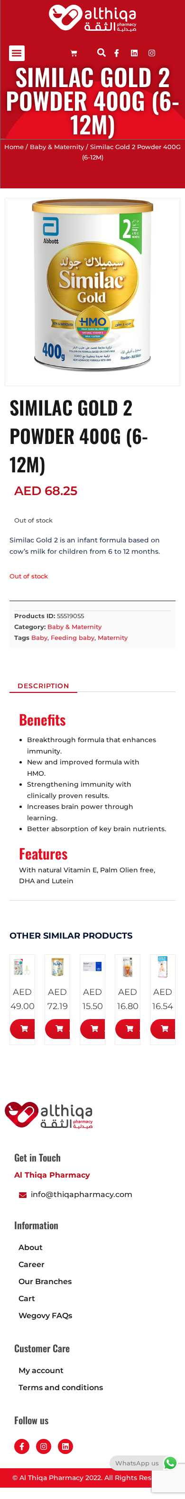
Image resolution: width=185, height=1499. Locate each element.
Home (14, 147)
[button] (17, 53)
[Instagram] (43, 1446)
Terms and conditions (60, 1387)
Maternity (113, 637)
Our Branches (45, 1281)
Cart (26, 1298)
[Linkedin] (134, 53)
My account (41, 1370)
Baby (39, 637)
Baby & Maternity (57, 147)
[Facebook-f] (21, 1446)
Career (31, 1264)
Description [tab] (43, 686)
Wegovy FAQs (45, 1315)
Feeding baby (72, 637)
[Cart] (74, 53)
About (30, 1247)
